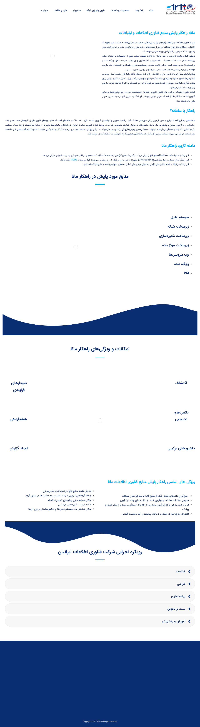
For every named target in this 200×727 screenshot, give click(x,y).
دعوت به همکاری (82, 678)
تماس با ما (85, 674)
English (86, 683)
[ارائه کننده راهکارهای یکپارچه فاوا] (180, 8)
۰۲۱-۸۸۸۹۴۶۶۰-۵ (129, 672)
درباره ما (86, 664)
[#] (25, 700)
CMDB (74, 160)
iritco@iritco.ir (129, 677)
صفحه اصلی (84, 660)
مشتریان (86, 669)
